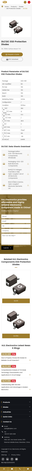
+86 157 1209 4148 (10, 434)
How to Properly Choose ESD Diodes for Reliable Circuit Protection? (14, 359)
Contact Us (7, 422)
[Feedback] (28, 469)
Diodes (21, 7)
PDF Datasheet (12, 59)
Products (14, 7)
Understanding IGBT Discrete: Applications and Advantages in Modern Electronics (14, 387)
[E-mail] (12, 469)
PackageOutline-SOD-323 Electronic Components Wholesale (15, 154)
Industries (7, 412)
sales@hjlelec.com (10, 429)
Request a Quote (12, 54)
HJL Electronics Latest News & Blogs (16, 347)
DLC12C (25, 8)
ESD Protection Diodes (13, 8)
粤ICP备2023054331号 (8, 463)
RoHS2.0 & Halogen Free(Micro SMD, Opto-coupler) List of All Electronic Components (15, 174)
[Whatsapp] (4, 469)
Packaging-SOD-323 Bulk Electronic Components (15, 163)
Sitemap (4, 455)
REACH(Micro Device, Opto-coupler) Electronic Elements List (15, 185)
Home (7, 7)
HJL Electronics (15, 449)
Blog (13, 354)
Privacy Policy (15, 455)
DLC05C (16, 336)
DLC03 (16, 301)
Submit (7, 248)
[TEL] (20, 469)
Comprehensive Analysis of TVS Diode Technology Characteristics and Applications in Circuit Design (13, 372)
